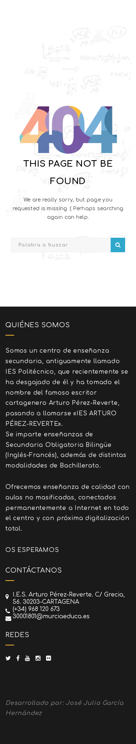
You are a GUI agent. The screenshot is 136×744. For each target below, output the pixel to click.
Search (118, 245)
